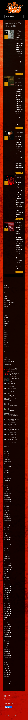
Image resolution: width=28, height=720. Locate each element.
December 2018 (7, 607)
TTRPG (5, 357)
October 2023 (7, 501)
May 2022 (6, 531)
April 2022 (6, 533)
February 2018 (7, 626)
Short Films (6, 346)
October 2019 (7, 588)
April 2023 (6, 510)
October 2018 (7, 611)
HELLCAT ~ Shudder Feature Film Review (14, 369)
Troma (5, 355)
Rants (5, 340)
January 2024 (7, 495)
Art (5, 289)
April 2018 (6, 623)
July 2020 (6, 571)
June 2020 (6, 573)
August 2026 (7, 449)
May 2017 (6, 643)
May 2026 (6, 455)
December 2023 (7, 497)
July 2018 (6, 617)
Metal (5, 325)
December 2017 (7, 630)
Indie (5, 319)
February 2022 (7, 537)
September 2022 (7, 524)
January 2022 (7, 539)
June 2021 (6, 550)
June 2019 (6, 596)
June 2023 (6, 506)
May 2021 (6, 552)
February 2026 (7, 461)
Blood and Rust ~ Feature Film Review (14, 389)
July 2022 (6, 527)
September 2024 (7, 482)
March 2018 (7, 624)
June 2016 (6, 664)
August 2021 (7, 546)
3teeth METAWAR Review (18, 182)
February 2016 (7, 672)
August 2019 (7, 592)
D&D (5, 298)
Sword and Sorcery (8, 350)
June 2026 (6, 453)
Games (5, 312)
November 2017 (7, 632)
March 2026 (7, 459)
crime (5, 296)
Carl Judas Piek (19, 79)
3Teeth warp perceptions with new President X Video (18, 231)
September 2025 (7, 468)
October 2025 (7, 466)
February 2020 (7, 581)
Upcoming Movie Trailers (9, 361)
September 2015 (7, 681)
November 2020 (8, 564)
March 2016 (7, 670)
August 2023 (7, 503)
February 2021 (7, 558)
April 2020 (6, 577)
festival (6, 306)
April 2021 (6, 554)
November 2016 (7, 655)
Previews (6, 334)
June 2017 (6, 642)
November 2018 (7, 609)
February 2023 (7, 514)
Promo (5, 336)
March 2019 (7, 602)
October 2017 (7, 634)
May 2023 (6, 508)
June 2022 (6, 529)
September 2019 (7, 590)
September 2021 (7, 545)
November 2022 (7, 520)
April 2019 (6, 600)
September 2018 (7, 613)
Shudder (6, 348)
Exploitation (7, 304)
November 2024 (7, 478)
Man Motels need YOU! (13, 435)
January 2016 (7, 674)
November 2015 (7, 678)
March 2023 (7, 512)
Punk (5, 338)
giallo (5, 313)
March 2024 (7, 491)
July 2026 (6, 451)
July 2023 (6, 505)
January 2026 (7, 463)
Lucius (18, 33)
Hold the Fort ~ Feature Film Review (14, 384)
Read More (20, 73)
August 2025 (7, 470)
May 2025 (6, 474)
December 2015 (7, 676)
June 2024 (6, 486)
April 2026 (6, 457)
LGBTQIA (6, 323)
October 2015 (7, 680)
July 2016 (6, 662)
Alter (5, 285)
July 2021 (6, 548)
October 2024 (7, 480)
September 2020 (8, 567)
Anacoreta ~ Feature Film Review (14, 430)
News (5, 331)
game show (6, 310)
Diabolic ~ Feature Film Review (13, 394)
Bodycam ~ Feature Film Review (14, 440)
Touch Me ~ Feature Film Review (14, 399)
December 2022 (7, 518)
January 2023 (7, 516)
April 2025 (6, 476)
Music (5, 327)
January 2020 (7, 583)
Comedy (6, 294)
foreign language (8, 308)
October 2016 (7, 657)
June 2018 (6, 619)
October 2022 (7, 522)
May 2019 (6, 598)
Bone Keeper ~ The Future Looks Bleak (14, 415)
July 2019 (6, 594)
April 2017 (6, 645)
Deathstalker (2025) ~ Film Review (14, 409)
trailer (5, 353)
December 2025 (7, 465)
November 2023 (7, 499)
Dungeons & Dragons (9, 302)
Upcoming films (7, 359)
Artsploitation (7, 291)
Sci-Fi (5, 344)
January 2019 (7, 605)
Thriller (6, 351)
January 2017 (7, 651)
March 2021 (7, 556)
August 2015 (7, 683)
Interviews (6, 321)
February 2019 (7, 603)
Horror (6, 317)
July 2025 (6, 472)
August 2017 (7, 638)
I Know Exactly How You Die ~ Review (14, 404)
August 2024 (7, 484)
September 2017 (7, 636)
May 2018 (6, 621)
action (5, 283)
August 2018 (7, 615)
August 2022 (7, 525)
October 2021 (7, 543)
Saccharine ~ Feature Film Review (14, 379)
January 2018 (7, 628)
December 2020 (7, 562)
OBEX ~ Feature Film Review (14, 425)
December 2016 (7, 653)
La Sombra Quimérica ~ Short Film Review (14, 374)
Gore (5, 315)
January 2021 (7, 560)
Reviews (6, 342)
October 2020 (7, 565)
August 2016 (7, 661)
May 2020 (6, 575)
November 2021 (7, 541)
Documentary (7, 300)
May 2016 (6, 666)
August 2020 (7, 569)
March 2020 (7, 579)
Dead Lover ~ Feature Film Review (14, 420)
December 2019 (7, 584)
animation (6, 287)
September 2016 (7, 659)
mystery (6, 329)
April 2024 (6, 489)
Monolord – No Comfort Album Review (19, 138)
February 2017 (7, 649)
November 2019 (7, 586)
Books (5, 292)
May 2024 (6, 487)
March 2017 (7, 647)
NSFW (5, 332)
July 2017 (6, 640)
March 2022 (7, 535)
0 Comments (19, 30)
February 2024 (7, 493)
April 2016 (6, 668)
